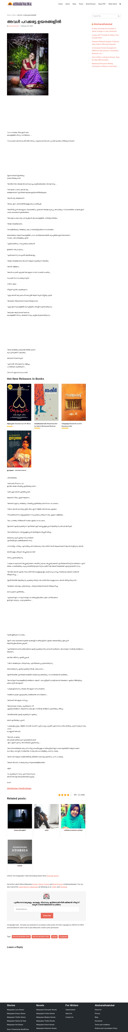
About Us (69, 1013)
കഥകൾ (54, 936)
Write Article (112, 4)
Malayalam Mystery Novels (45, 1017)
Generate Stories (53, 876)
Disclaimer (98, 1021)
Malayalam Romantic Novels (46, 1010)
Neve (9, 1029)
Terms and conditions (102, 1024)
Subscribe (47, 915)
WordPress (25, 1029)
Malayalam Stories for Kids (16, 1021)
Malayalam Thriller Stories (16, 1017)
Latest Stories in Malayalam (28, 887)
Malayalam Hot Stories (15, 1024)
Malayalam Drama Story (21, 936)
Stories (40, 884)
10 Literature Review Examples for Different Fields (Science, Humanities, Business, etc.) (105, 50)
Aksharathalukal (14, 26)
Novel (68, 4)
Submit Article (70, 1010)
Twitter (54, 887)
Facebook (63, 887)
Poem (81, 4)
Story (74, 4)
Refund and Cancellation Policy (106, 1028)
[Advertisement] (46, 116)
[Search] (118, 16)
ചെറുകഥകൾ (63, 936)
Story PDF (102, 4)
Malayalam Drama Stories (16, 1013)
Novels (35, 884)
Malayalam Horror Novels (45, 1024)
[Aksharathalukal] (19, 4)
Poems (46, 884)
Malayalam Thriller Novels (45, 1021)
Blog (96, 1017)
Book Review (91, 4)
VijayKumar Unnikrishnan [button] (19, 788)
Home (60, 4)
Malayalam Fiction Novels (45, 1013)
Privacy (97, 1013)
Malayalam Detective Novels (46, 1028)
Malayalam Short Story (41, 936)
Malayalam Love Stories (15, 1010)
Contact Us (69, 1017)
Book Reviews (58, 884)
